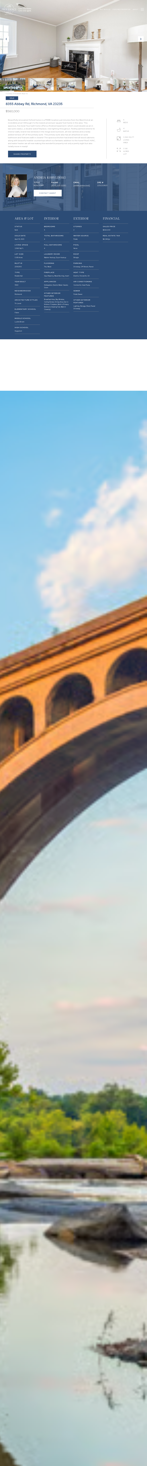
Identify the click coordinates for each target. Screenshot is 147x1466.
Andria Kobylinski (50, 177)
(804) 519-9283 (58, 185)
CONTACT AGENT (47, 193)
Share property (22, 154)
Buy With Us (105, 9)
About (135, 9)
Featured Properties (121, 9)
